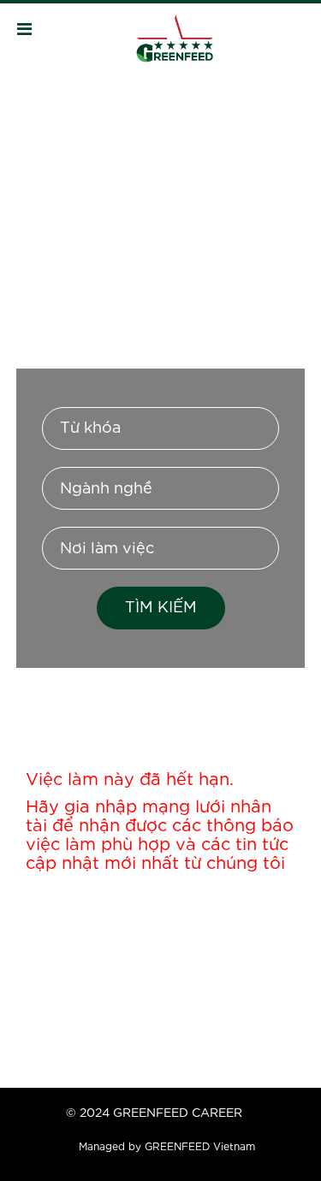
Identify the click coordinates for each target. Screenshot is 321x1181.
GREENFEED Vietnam (200, 1147)
